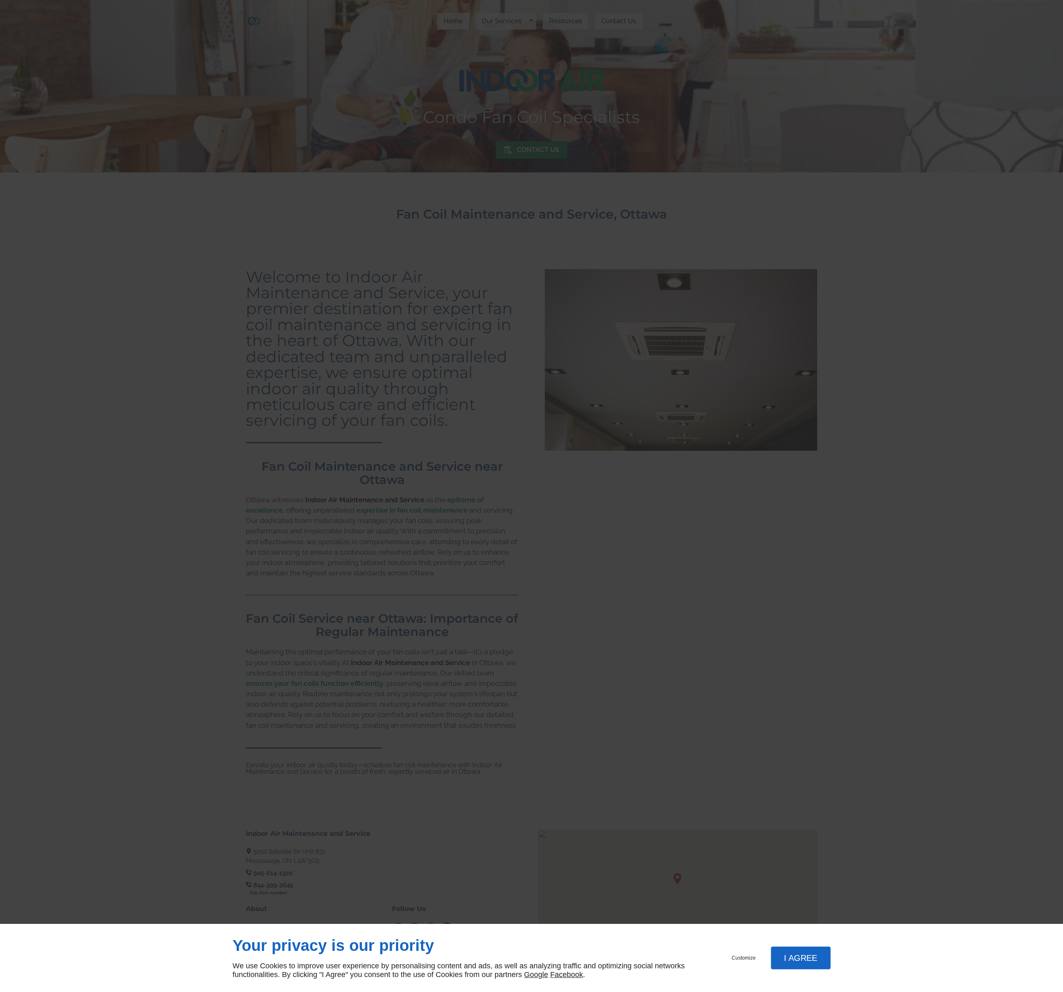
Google (536, 974)
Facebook (566, 974)
